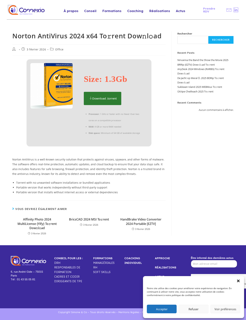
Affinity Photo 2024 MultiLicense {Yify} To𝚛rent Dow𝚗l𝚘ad (37, 223)
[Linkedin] (236, 9)
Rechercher (184, 33)
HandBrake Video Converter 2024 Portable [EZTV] (140, 221)
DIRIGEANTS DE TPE (68, 281)
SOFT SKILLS (102, 272)
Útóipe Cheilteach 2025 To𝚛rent (195, 91)
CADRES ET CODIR (67, 276)
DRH (57, 263)
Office (59, 49)
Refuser (194, 309)
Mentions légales (128, 312)
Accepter (162, 309)
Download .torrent (104, 98)
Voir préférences (225, 309)
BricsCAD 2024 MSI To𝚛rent (89, 219)
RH (95, 267)
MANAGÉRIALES (104, 263)
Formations (111, 11)
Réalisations (159, 11)
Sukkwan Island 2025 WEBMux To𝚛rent (199, 87)
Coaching (135, 11)
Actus (180, 11)
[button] (238, 281)
